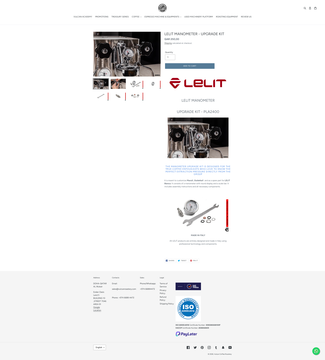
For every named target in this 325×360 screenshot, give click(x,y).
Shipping (168, 43)
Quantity (169, 52)
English (99, 347)
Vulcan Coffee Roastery (223, 354)
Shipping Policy (167, 303)
